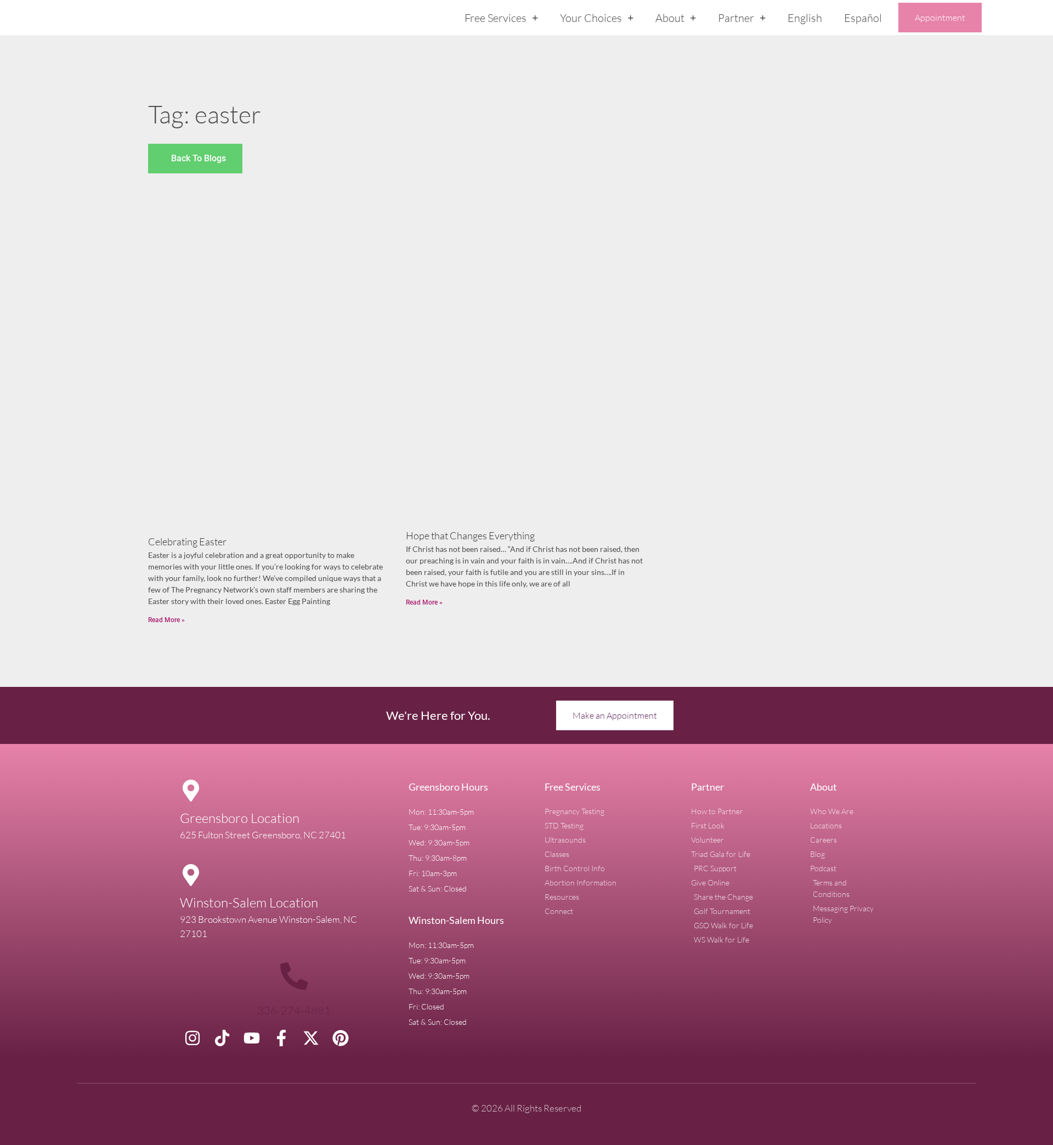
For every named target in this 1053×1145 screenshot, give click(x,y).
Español (863, 18)
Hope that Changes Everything (470, 535)
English (805, 18)
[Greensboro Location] (191, 791)
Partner (736, 18)
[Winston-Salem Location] (191, 875)
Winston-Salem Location (249, 902)
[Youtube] (252, 1038)
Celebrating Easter (187, 541)
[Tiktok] (222, 1038)
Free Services (495, 18)
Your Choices (591, 18)
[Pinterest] (340, 1038)
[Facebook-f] (281, 1038)
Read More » (166, 620)
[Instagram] (192, 1038)
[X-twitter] (311, 1038)
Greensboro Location (239, 818)
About (669, 18)
